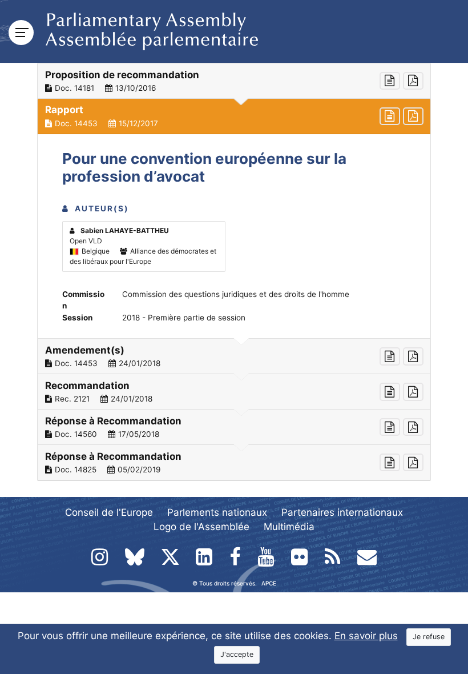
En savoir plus (366, 635)
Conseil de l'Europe (109, 512)
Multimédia (289, 526)
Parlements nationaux (217, 512)
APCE (268, 583)
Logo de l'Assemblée (201, 526)
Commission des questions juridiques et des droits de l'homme (235, 294)
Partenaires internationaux (342, 512)
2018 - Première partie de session (183, 317)
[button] (234, 81)
